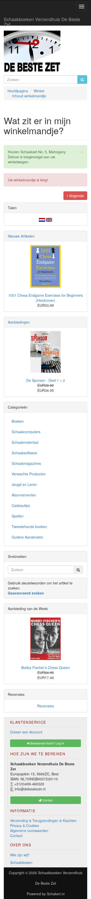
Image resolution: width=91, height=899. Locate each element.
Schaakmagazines (26, 463)
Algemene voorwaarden (29, 830)
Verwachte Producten (29, 473)
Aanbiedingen (19, 322)
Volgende (76, 195)
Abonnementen (24, 494)
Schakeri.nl (55, 893)
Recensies (45, 705)
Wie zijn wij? (20, 854)
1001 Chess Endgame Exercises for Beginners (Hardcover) (45, 298)
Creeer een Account (26, 731)
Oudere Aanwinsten (27, 537)
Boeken (18, 421)
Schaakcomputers (26, 431)
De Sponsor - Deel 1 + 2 (45, 380)
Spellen (18, 515)
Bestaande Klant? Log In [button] (47, 743)
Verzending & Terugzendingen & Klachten (43, 820)
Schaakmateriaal (25, 442)
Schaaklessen (21, 862)
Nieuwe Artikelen (21, 236)
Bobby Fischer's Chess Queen (45, 667)
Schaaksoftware (24, 452)
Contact (16, 835)
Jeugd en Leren (24, 484)
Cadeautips (21, 505)
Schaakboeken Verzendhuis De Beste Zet (42, 20)
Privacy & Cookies (24, 825)
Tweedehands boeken (29, 526)
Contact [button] (47, 800)
